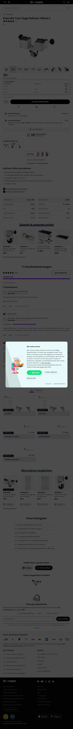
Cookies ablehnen (51, 372)
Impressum (48, 383)
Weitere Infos (31, 378)
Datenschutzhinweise (59, 383)
